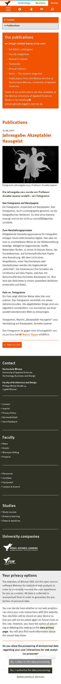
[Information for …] (19, 9)
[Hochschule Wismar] (7, 3)
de (41, 9)
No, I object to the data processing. (30, 662)
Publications (13, 26)
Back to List (13, 345)
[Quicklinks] (30, 9)
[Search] (52, 9)
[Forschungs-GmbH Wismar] (17, 561)
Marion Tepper (30, 334)
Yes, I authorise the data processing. (30, 670)
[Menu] (8, 9)
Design (54, 3)
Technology (24, 3)
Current (10, 20)
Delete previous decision (30, 677)
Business (41, 3)
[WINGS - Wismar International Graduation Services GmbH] (20, 547)
